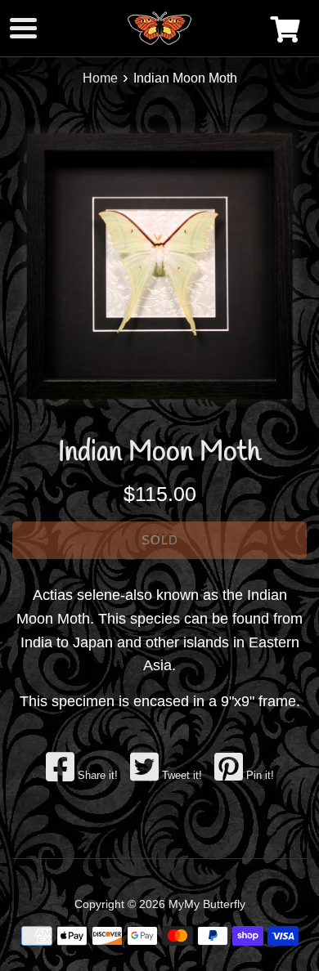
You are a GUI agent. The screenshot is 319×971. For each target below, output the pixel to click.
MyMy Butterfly (206, 904)
